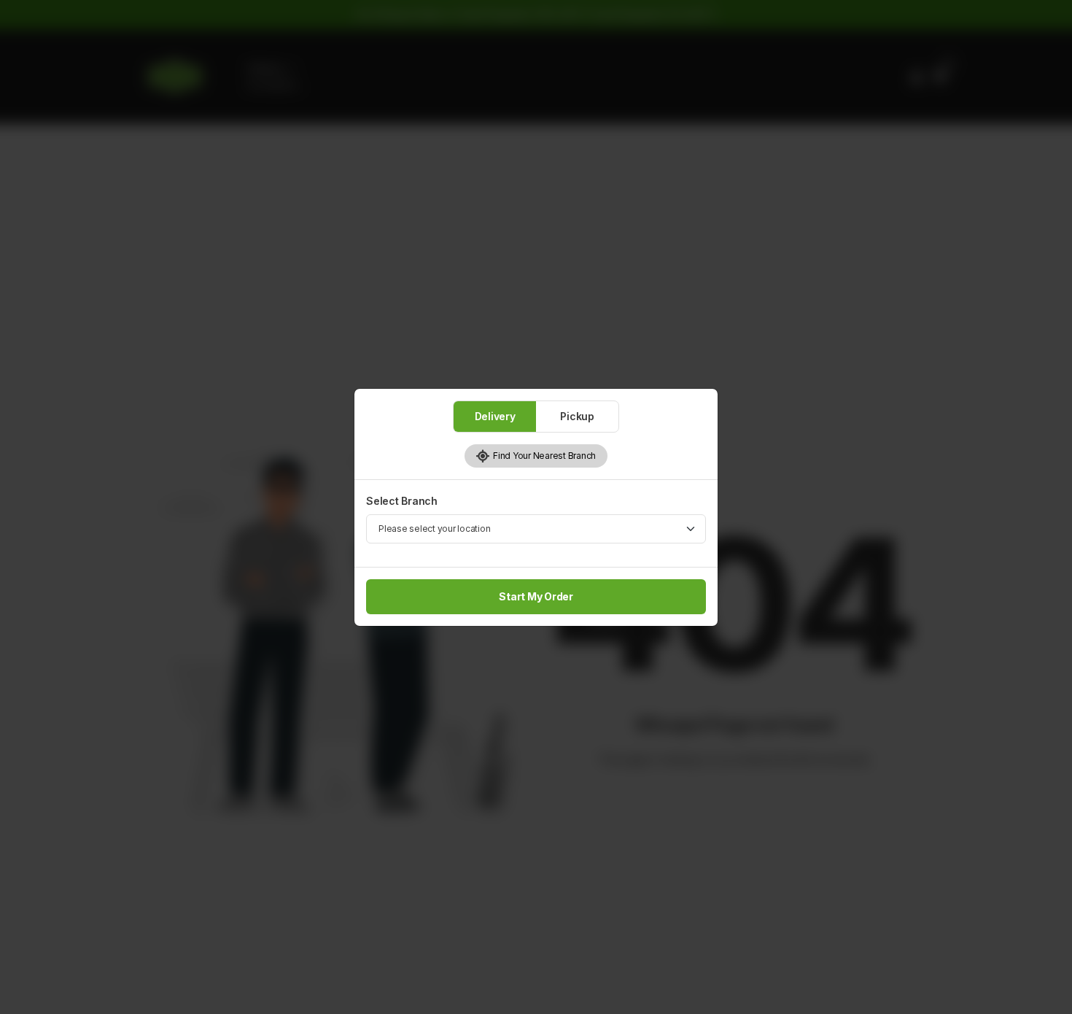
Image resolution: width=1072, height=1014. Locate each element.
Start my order (536, 596)
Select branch (402, 501)
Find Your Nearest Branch (543, 455)
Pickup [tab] (577, 416)
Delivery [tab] (495, 416)
